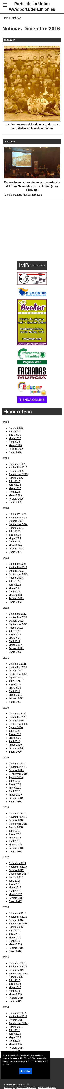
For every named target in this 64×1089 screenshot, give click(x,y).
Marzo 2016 (15, 944)
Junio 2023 (15, 584)
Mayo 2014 (15, 1037)
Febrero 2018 (16, 848)
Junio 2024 (15, 535)
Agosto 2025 (16, 478)
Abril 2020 (14, 741)
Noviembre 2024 (18, 517)
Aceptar (25, 1071)
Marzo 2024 (15, 545)
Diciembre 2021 (17, 663)
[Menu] (2, 5)
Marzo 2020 (15, 744)
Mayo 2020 (15, 738)
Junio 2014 (15, 1033)
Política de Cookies (47, 1087)
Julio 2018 (14, 830)
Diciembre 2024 (17, 514)
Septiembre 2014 (18, 1023)
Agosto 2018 (16, 827)
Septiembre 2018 (18, 824)
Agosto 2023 (16, 577)
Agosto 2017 (16, 877)
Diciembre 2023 (17, 564)
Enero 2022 (15, 652)
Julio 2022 (14, 631)
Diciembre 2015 (17, 963)
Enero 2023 (15, 602)
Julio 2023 (14, 581)
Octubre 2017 (16, 870)
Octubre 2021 (16, 670)
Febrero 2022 (16, 648)
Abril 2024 (14, 541)
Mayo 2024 (15, 538)
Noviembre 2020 (18, 717)
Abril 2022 (14, 641)
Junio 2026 (15, 435)
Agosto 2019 (16, 777)
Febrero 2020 (16, 748)
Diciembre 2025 (17, 464)
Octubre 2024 (16, 521)
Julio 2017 (14, 880)
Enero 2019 (15, 801)
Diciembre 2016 (17, 913)
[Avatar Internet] (32, 344)
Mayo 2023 (15, 588)
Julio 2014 (14, 1030)
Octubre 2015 (16, 970)
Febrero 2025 (16, 498)
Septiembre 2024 (18, 524)
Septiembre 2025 (18, 474)
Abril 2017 (14, 891)
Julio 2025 (14, 481)
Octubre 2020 (16, 720)
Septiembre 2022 (18, 624)
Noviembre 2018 (18, 817)
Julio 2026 (14, 431)
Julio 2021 (14, 681)
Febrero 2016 (16, 948)
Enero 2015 (15, 1001)
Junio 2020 (15, 734)
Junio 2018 (15, 834)
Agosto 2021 (16, 677)
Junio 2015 (15, 984)
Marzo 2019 (15, 794)
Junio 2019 (15, 784)
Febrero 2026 (16, 448)
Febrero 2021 (16, 698)
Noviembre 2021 (18, 667)
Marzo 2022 (15, 645)
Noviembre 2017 (18, 866)
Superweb (21, 1085)
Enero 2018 (15, 851)
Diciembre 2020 (17, 713)
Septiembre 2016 (18, 923)
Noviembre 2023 (18, 567)
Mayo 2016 (15, 937)
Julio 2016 (14, 930)
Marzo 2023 (15, 595)
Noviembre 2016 (18, 916)
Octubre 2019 (16, 770)
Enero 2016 (15, 951)
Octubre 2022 (16, 620)
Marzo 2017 (15, 894)
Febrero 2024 (16, 548)
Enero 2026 (15, 452)
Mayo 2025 (15, 488)
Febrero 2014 (16, 1047)
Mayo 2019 (15, 787)
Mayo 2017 (15, 887)
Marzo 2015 (15, 994)
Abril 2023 (14, 591)
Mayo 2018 (15, 837)
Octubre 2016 (16, 920)
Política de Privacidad (26, 1087)
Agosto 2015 (16, 977)
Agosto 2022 (16, 627)
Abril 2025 (14, 491)
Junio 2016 (15, 934)
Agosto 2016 (16, 927)
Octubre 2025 (16, 471)
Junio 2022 (15, 634)
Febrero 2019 (16, 798)
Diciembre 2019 (17, 763)
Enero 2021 (15, 702)
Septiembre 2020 (18, 724)
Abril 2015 (14, 991)
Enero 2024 (15, 552)
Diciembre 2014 (17, 1013)
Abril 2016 (14, 941)
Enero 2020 (15, 751)
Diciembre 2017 (17, 863)
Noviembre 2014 (18, 1016)
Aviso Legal (9, 1087)
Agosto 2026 (16, 428)
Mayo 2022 (15, 638)
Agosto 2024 (16, 528)
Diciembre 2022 (17, 613)
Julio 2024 (14, 531)
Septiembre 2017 (18, 873)
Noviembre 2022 (18, 617)
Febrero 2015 (16, 997)
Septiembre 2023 (18, 574)
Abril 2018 (14, 841)
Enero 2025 (15, 502)
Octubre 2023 (16, 571)
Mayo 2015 (15, 987)
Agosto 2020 (16, 727)
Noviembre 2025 (18, 467)
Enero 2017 (15, 901)
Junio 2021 (15, 684)
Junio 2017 (15, 884)
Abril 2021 (14, 691)
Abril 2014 (14, 1040)
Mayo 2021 (15, 688)
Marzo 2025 (15, 495)
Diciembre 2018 (17, 813)
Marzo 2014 (15, 1044)
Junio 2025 (15, 484)
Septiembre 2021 (18, 674)
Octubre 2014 (16, 1020)
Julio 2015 (14, 980)
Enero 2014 (15, 1051)
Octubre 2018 (16, 820)
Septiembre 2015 (18, 973)
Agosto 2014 (16, 1027)
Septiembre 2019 (18, 774)
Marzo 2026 (15, 445)
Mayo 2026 (15, 438)
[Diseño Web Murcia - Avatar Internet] (28, 1085)
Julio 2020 (14, 731)
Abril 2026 (14, 442)
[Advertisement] (27, 235)
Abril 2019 (14, 791)
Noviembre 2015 (18, 966)
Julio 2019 (14, 781)
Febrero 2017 (16, 898)
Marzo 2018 (15, 844)
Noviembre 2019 (18, 767)
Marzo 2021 (15, 695)
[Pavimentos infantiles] (32, 363)
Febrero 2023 (16, 598)
